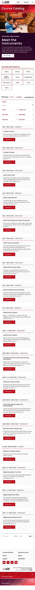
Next (30, 536)
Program (5, 119)
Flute (28, 83)
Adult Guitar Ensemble (11, 243)
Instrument (22, 114)
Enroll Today (7, 56)
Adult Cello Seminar (10, 198)
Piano (7, 72)
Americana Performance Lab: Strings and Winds (16, 358)
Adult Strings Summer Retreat (13, 290)
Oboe (6, 88)
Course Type (22, 110)
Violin (28, 72)
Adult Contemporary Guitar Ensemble (16, 220)
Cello (17, 83)
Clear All (19, 97)
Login (18, 2)
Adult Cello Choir (9, 175)
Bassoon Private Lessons (11, 451)
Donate (26, 2)
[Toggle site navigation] (33, 2)
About (20, 556)
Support (5, 559)
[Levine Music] (6, 569)
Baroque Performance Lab (12, 429)
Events (5, 556)
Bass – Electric (6, 77)
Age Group (5, 114)
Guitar (17, 72)
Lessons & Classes (8, 552)
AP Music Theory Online (11, 382)
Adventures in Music (10, 312)
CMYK (31, 570)
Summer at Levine (23, 552)
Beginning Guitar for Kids (12, 472)
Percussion (6, 83)
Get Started (21, 559)
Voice (17, 77)
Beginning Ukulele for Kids (12, 517)
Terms (4, 110)
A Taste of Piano (8, 131)
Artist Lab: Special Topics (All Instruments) (13, 405)
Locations (22, 119)
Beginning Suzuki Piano (11, 495)
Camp (11, 97)
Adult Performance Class (12, 267)
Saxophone (28, 77)
